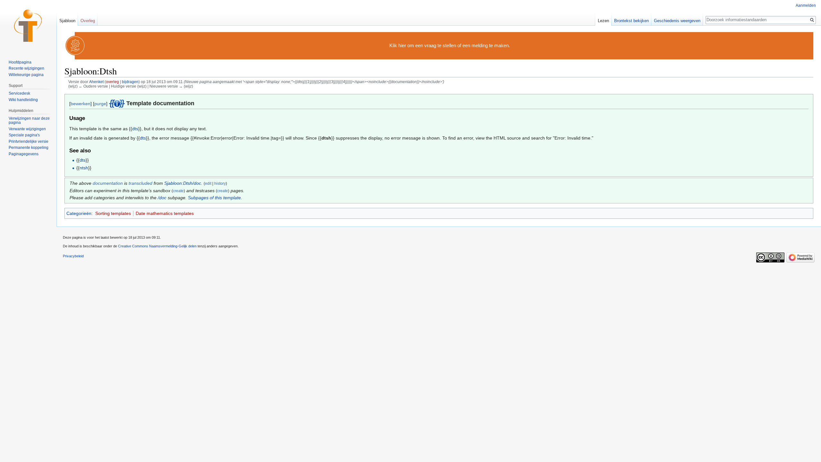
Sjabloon (67, 20)
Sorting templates (113, 213)
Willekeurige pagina (26, 75)
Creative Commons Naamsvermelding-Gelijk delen (157, 246)
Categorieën (78, 213)
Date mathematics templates (165, 213)
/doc (162, 197)
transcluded (140, 183)
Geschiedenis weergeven (677, 20)
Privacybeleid (73, 256)
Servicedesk (19, 93)
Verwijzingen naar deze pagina (29, 120)
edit (208, 183)
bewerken (80, 103)
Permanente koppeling (28, 147)
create (178, 191)
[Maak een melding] (75, 45)
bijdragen (130, 82)
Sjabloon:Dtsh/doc (182, 183)
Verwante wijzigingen (27, 129)
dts (135, 128)
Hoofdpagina (20, 62)
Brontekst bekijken (631, 20)
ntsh (84, 167)
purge (100, 103)
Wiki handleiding (23, 100)
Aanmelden (806, 5)
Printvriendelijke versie (28, 141)
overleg (112, 82)
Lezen (603, 20)
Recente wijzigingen (26, 68)
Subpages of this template (214, 197)
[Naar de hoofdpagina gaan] (28, 25)
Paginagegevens (23, 154)
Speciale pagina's (24, 135)
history (220, 183)
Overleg (87, 20)
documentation (108, 183)
